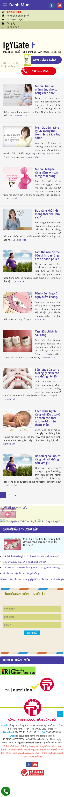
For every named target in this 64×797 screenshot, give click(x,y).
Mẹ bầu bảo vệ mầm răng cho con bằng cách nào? (47, 89)
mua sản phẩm (44, 60)
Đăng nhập (12, 27)
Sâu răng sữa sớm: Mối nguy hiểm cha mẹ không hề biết (47, 373)
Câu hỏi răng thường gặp (20, 529)
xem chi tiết (21, 115)
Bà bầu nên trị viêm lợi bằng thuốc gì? (21, 573)
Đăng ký (11, 23)
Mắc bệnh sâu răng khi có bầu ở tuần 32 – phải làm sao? (31, 556)
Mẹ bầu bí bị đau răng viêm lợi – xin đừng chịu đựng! (46, 172)
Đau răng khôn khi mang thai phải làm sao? (47, 214)
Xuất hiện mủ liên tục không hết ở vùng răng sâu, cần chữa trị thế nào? (41, 542)
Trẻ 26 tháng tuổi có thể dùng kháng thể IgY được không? (32, 567)
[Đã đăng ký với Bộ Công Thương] (32, 772)
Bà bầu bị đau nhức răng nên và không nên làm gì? (47, 459)
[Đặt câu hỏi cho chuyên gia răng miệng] (17, 579)
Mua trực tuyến (15, 19)
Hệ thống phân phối (17, 15)
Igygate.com (32, 47)
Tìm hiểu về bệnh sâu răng (46, 333)
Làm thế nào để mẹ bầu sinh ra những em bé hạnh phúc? (47, 255)
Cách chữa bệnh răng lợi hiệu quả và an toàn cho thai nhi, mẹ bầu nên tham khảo (47, 418)
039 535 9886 (14, 11)
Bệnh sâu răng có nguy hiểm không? (46, 295)
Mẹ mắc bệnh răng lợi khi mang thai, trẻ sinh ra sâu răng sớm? (47, 133)
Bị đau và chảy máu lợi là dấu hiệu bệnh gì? (24, 561)
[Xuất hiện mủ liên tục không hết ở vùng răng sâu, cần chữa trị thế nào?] (12, 544)
